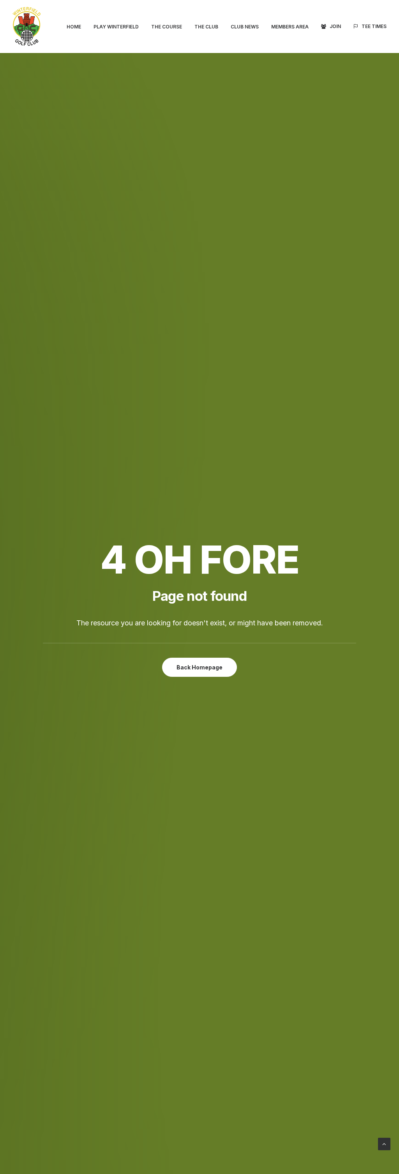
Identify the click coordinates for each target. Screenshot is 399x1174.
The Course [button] (166, 27)
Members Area (290, 27)
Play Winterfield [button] (116, 27)
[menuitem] (77, 26)
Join (335, 26)
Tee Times (374, 26)
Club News (245, 27)
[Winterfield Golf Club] (26, 26)
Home (74, 27)
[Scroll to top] (384, 1143)
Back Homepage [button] (199, 667)
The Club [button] (206, 27)
